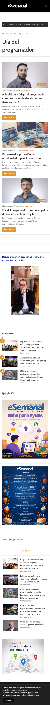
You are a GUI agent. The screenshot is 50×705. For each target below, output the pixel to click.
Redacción (8, 91)
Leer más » (9, 117)
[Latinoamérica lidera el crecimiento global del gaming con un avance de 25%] (10, 361)
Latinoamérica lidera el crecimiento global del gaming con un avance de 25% (33, 361)
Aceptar (8, 700)
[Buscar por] (46, 7)
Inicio (6, 33)
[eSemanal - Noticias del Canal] (18, 6)
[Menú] (3, 7)
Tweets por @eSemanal (12, 539)
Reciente (25, 550)
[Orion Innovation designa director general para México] (10, 625)
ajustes (35, 695)
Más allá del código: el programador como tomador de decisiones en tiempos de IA (23, 98)
